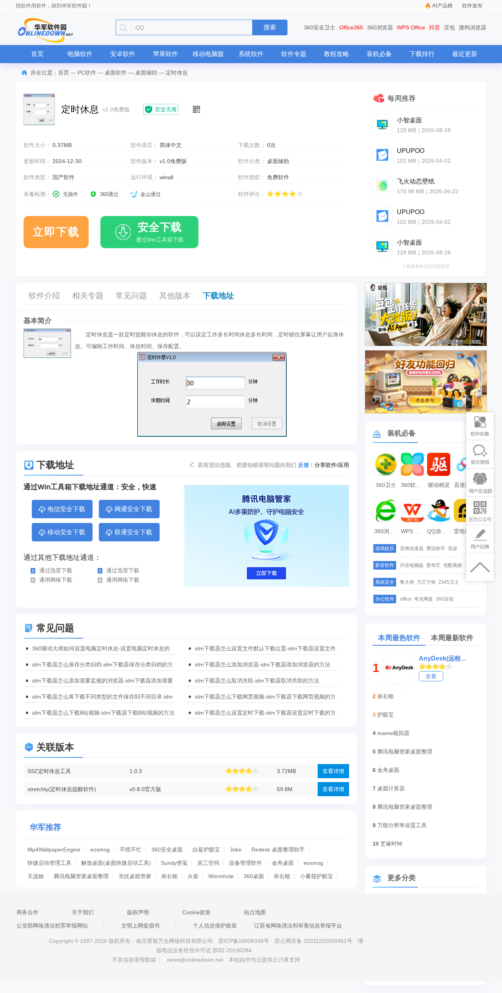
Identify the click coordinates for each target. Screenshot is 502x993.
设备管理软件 (245, 863)
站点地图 (255, 912)
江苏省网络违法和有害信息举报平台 (298, 925)
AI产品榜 (442, 6)
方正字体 (426, 582)
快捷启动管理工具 (49, 863)
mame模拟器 (393, 733)
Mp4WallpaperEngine (53, 849)
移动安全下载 (66, 532)
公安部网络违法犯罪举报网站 (52, 925)
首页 (37, 54)
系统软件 (251, 54)
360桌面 (254, 876)
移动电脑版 (208, 54)
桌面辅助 (146, 72)
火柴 (192, 876)
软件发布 (472, 6)
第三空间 (208, 863)
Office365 (351, 27)
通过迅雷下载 (55, 570)
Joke (236, 849)
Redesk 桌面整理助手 (278, 849)
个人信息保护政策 (215, 925)
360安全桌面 (167, 849)
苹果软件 (165, 54)
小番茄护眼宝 (316, 876)
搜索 (270, 27)
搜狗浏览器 (472, 27)
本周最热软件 (399, 638)
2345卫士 (448, 582)
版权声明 (138, 912)
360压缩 (444, 599)
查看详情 (333, 771)
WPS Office (411, 27)
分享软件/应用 (332, 465)
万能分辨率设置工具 (402, 825)
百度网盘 (465, 485)
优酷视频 (452, 565)
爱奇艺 (433, 565)
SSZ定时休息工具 (49, 771)
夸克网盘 (423, 599)
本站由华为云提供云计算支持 (264, 960)
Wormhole (221, 876)
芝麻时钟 (391, 844)
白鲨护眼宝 (206, 849)
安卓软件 (122, 54)
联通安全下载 (133, 532)
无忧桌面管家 (134, 876)
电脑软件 (80, 54)
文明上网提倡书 (140, 925)
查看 (431, 676)
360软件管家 (413, 485)
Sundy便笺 (174, 863)
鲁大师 (407, 582)
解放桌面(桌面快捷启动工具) (116, 863)
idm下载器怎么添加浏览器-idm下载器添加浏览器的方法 (262, 664)
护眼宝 (385, 715)
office (405, 599)
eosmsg (100, 849)
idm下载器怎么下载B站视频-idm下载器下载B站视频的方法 (103, 713)
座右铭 (169, 876)
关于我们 (83, 912)
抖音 (434, 27)
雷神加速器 (412, 548)
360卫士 (386, 485)
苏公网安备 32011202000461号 (314, 941)
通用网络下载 (55, 580)
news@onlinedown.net (195, 960)
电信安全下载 (66, 509)
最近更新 (464, 54)
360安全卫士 (319, 27)
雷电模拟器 (466, 531)
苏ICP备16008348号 (243, 941)
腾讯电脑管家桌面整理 (81, 876)
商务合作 (27, 912)
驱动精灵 (439, 485)
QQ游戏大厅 (439, 531)
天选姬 (35, 876)
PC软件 (87, 72)
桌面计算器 (391, 788)
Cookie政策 (196, 912)
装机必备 (379, 54)
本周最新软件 (452, 638)
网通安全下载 (133, 509)
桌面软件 (116, 72)
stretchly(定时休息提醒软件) (61, 789)
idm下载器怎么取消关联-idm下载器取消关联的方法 (257, 680)
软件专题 (293, 54)
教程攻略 (336, 54)
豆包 (449, 27)
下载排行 (422, 54)
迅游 (452, 548)
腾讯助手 (435, 548)
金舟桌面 (283, 863)
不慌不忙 (131, 849)
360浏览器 (380, 27)
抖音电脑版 (412, 565)
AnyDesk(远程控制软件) (443, 658)
